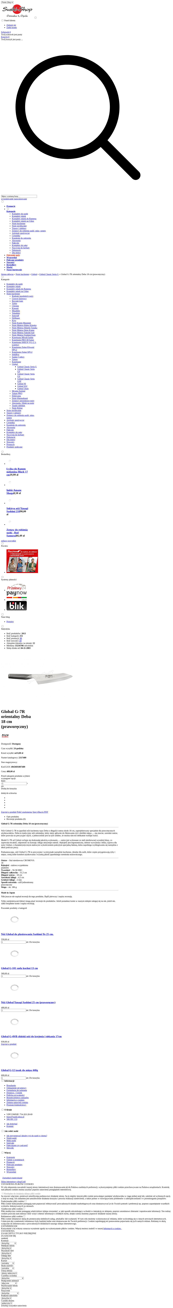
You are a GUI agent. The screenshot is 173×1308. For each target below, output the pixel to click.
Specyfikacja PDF (40, 812)
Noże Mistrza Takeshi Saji (23, 332)
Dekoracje (16, 250)
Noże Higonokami (20, 398)
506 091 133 (11, 1119)
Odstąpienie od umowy (16, 1088)
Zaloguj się (11, 25)
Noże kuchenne (18, 223)
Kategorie (5, 279)
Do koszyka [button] (34, 942)
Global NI (21, 384)
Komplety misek (19, 216)
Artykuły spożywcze (21, 233)
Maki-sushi (11, 1140)
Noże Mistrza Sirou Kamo (23, 330)
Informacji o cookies (112, 1228)
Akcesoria (16, 240)
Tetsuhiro (16, 313)
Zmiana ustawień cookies (17, 1102)
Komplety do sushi (20, 214)
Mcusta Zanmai (18, 391)
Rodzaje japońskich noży (22, 296)
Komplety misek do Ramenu (24, 218)
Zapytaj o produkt (8, 812)
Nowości (10, 442)
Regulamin (11, 1085)
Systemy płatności (8, 579)
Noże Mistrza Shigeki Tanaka (24, 328)
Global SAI (22, 386)
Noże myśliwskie (19, 226)
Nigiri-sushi (11, 1138)
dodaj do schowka (9, 793)
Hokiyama (16, 396)
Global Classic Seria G (27, 367)
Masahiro (16, 311)
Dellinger (16, 318)
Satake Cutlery (18, 357)
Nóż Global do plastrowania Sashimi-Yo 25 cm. (27, 934)
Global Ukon (23, 388)
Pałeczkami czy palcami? (17, 1145)
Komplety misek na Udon (23, 221)
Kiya (14, 320)
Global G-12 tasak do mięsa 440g (19, 1070)
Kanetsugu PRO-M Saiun (23, 340)
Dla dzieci (16, 253)
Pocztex (4, 546)
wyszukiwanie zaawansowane (14, 199)
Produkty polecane (14, 447)
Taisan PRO (17, 393)
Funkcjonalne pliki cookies (12, 1201)
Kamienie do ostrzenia (21, 238)
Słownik (10, 1148)
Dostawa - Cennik (14, 1093)
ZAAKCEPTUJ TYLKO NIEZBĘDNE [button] (18, 1233)
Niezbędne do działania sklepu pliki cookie (22, 1194)
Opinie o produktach (15, 1160)
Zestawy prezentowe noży (23, 401)
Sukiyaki (10, 1143)
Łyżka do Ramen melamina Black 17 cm (17, 471)
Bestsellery (5, 454)
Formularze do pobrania (16, 1090)
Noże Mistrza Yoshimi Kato (24, 335)
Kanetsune (16, 362)
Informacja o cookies (15, 1100)
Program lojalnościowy (16, 1105)
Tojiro (14, 303)
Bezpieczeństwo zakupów (17, 1097)
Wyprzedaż (11, 1172)
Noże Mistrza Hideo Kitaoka (24, 325)
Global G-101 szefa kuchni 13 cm (19, 968)
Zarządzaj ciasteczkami (12, 1178)
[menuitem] (80, 206)
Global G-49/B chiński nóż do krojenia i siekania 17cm (31, 1036)
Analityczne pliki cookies (12, 1209)
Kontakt (9, 1126)
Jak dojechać (11, 1124)
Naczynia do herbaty (21, 248)
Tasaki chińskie (18, 405)
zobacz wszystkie (8, 541)
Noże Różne (17, 408)
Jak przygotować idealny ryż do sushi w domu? (26, 1136)
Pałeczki (15, 243)
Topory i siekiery (19, 228)
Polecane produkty (14, 1164)
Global (15, 364)
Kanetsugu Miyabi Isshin (22, 337)
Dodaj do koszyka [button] (9, 788)
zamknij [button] (4, 1238)
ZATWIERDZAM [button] (9, 1226)
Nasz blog (5, 617)
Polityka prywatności (15, 1095)
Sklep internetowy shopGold (13, 1181)
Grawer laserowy (19, 298)
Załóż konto (11, 27)
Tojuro (15, 359)
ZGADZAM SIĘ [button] (8, 1236)
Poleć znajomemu (24, 812)
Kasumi (15, 308)
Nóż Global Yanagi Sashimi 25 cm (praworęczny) (28, 1002)
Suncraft (15, 315)
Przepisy (10, 621)
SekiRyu (15, 354)
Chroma (15, 306)
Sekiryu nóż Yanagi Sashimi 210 (17, 510)
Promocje (10, 444)
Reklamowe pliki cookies (12, 1216)
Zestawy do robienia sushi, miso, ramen (29, 231)
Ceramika (16, 236)
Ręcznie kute (17, 301)
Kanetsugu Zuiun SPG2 (22, 352)
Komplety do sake (19, 245)
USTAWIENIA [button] (8, 1231)
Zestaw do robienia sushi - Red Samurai (17, 532)
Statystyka (5, 629)
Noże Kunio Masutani (21, 323)
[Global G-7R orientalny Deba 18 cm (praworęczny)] (40, 705)
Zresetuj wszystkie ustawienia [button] (13, 1305)
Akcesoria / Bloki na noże (23, 403)
